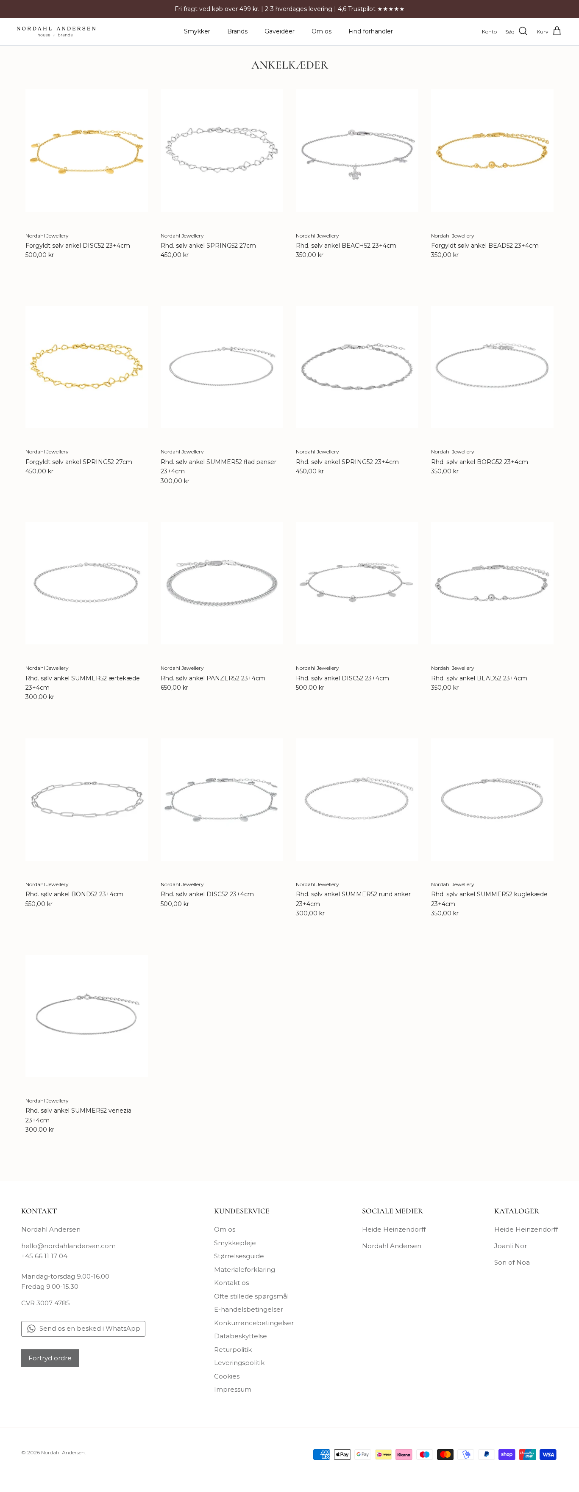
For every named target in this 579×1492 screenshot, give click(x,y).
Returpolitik (233, 1350)
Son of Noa (512, 1262)
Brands (237, 31)
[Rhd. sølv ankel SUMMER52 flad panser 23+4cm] (222, 366)
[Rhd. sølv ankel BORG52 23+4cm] (492, 366)
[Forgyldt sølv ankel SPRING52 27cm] (86, 366)
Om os (321, 31)
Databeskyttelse (240, 1336)
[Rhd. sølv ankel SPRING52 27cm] (222, 150)
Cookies (226, 1376)
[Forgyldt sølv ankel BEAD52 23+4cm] (492, 150)
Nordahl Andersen (391, 1246)
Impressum (232, 1389)
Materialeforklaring (244, 1269)
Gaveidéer (279, 31)
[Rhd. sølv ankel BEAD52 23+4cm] (492, 583)
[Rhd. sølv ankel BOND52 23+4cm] (86, 799)
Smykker (197, 31)
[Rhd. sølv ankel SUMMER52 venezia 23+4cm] (86, 1015)
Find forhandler (370, 31)
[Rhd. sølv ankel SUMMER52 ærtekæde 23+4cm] (86, 583)
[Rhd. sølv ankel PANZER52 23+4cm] (222, 583)
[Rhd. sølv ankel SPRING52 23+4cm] (357, 366)
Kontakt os (231, 1283)
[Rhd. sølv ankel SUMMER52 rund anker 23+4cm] (357, 799)
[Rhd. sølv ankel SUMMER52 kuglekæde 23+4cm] (492, 799)
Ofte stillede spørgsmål (251, 1296)
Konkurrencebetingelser (254, 1323)
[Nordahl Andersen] (56, 31)
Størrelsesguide (239, 1256)
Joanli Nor (510, 1246)
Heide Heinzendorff (394, 1229)
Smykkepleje (235, 1243)
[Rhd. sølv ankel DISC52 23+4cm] (357, 583)
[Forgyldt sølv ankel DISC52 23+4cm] (86, 150)
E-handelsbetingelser (248, 1309)
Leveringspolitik (239, 1363)
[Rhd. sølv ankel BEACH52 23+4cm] (357, 150)
